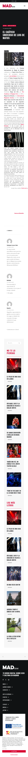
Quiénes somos (7, 687)
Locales (5, 704)
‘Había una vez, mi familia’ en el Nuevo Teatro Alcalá (13, 464)
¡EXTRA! (4, 25)
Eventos (5, 697)
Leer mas (10, 381)
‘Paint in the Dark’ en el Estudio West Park (14, 492)
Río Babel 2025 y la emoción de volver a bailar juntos (13, 405)
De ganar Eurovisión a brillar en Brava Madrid (13, 435)
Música (4, 707)
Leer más (4, 748)
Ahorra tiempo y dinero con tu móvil (13, 610)
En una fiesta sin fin (13, 585)
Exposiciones (6, 700)
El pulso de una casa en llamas (14, 378)
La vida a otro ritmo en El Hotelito (14, 637)
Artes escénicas (12, 25)
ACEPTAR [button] (14, 751)
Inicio (4, 684)
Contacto (5, 690)
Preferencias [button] (14, 754)
